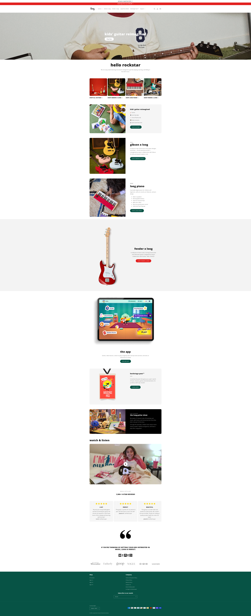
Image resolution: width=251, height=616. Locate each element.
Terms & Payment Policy (131, 577)
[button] (100, 8)
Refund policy (129, 582)
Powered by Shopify (105, 612)
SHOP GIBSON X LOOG (114, 97)
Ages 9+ (91, 584)
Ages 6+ (91, 582)
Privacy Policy (129, 580)
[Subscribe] (135, 596)
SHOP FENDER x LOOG (150, 97)
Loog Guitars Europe (97, 612)
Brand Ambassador (130, 587)
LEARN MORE (135, 387)
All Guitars (92, 577)
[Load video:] (125, 464)
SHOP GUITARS (136, 127)
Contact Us (128, 584)
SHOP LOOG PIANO (131, 97)
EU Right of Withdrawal (131, 589)
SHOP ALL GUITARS (95, 97)
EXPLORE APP (125, 361)
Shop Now (109, 39)
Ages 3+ (91, 580)
